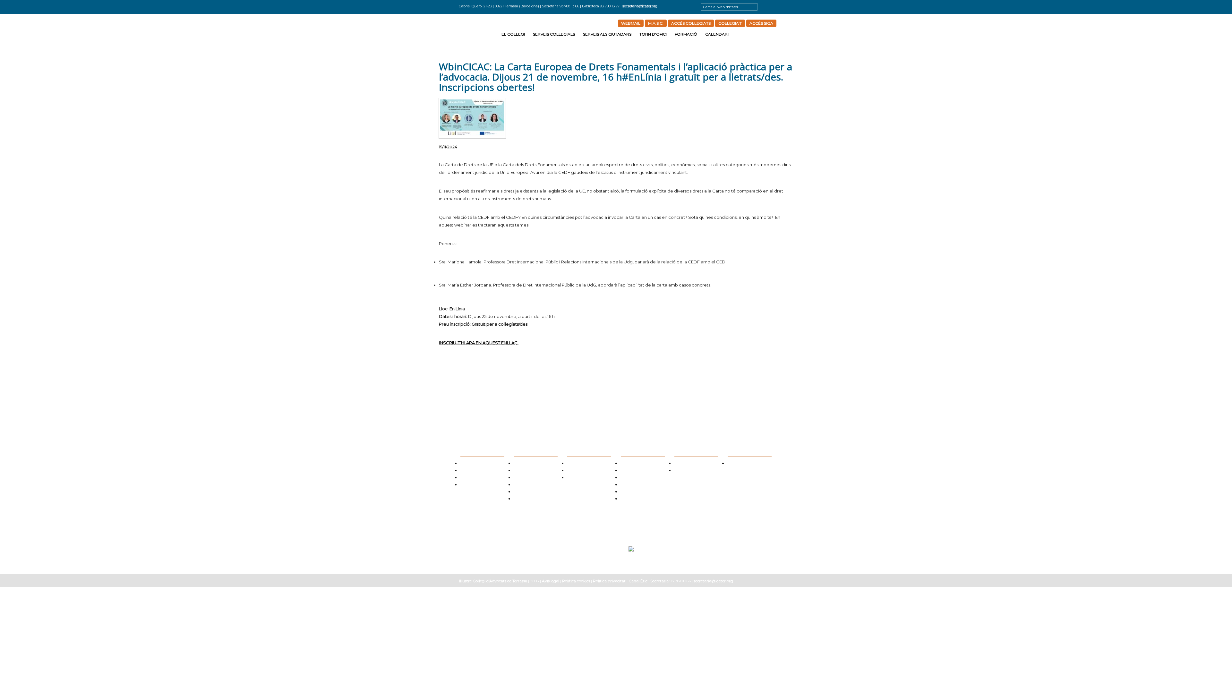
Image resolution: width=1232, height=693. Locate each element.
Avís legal (550, 580)
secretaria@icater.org (639, 6)
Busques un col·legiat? (532, 464)
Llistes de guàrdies (635, 464)
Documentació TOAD (637, 492)
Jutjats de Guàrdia (635, 471)
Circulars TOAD (633, 485)
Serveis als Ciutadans (607, 34)
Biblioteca (522, 492)
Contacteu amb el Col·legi (481, 485)
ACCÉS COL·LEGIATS (691, 23)
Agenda (734, 464)
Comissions (469, 471)
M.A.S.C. (655, 23)
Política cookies (576, 580)
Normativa (522, 478)
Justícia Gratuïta (580, 471)
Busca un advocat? (582, 478)
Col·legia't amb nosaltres (480, 478)
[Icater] (478, 33)
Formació (686, 34)
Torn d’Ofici (653, 34)
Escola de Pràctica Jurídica (695, 464)
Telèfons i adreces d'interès (642, 478)
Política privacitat (609, 580)
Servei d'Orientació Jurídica (589, 464)
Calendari (717, 34)
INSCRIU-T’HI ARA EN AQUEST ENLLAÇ (478, 342)
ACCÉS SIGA (761, 23)
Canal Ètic (638, 580)
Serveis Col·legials (554, 34)
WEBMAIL (630, 23)
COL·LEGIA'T (730, 23)
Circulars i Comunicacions (534, 485)
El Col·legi (513, 34)
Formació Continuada (691, 471)
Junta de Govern (473, 464)
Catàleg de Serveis (528, 471)
